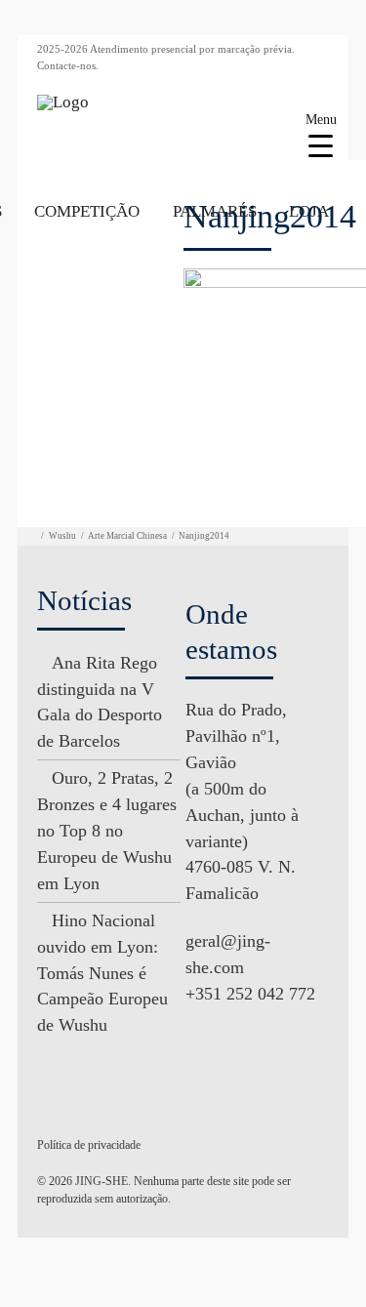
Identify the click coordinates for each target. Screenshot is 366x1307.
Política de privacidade (89, 1145)
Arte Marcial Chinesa (127, 536)
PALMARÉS (215, 211)
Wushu (62, 536)
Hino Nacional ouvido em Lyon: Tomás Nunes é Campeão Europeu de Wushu (102, 973)
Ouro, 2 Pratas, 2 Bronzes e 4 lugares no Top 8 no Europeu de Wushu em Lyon (107, 830)
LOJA (309, 211)
